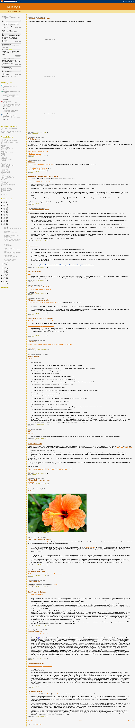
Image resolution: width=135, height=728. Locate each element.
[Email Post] (47, 132)
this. (35, 292)
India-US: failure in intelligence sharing (39, 539)
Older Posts (130, 720)
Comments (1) (43, 424)
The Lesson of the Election (36, 663)
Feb (5, 272)
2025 (4, 202)
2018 (4, 212)
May (5, 268)
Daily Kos (3, 151)
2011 (4, 223)
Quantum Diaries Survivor (7, 177)
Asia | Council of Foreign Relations (9, 142)
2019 (4, 211)
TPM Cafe (3, 193)
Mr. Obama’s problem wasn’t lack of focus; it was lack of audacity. (45, 574)
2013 (4, 220)
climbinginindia (7, 58)
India (32, 241)
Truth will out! (32, 341)
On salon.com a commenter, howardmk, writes (40, 666)
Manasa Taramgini (5, 166)
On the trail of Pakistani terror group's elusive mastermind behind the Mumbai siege (51, 468)
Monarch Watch (5, 167)
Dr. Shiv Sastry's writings (7, 152)
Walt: (29, 274)
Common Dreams (5, 150)
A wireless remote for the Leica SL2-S (11, 117)
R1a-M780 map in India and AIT (10, 31)
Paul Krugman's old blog (7, 176)
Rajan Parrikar (4, 178)
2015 (4, 217)
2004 (4, 283)
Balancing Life (4, 145)
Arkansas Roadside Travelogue (9, 140)
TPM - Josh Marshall (6, 191)
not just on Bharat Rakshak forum (123, 447)
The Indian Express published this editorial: (39, 634)
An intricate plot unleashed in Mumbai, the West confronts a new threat (48, 469)
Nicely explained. (32, 482)
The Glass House (5, 187)
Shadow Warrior (5, 183)
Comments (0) (43, 132)
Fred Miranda (4, 155)
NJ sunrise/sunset (5, 172)
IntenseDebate (12, 76)
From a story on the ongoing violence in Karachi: (41, 326)
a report (97, 548)
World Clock (4, 194)
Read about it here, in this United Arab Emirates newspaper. (43, 302)
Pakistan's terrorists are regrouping (38, 300)
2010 (4, 224)
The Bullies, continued (34, 139)
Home (81, 720)
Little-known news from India (8, 165)
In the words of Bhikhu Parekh (36, 594)
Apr (5, 270)
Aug (5, 264)
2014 (4, 218)
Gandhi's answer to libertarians (37, 592)
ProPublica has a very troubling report (38, 541)
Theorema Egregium (6, 190)
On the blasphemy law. (35, 154)
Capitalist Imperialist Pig (7, 148)
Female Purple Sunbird (7, 68)
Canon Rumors (7, 101)
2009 (4, 275)
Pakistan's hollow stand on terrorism (39, 480)
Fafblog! (3, 154)
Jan (5, 274)
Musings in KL (4, 169)
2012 (4, 221)
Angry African (4, 139)
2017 (4, 214)
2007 (4, 278)
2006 (4, 280)
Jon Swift (3, 160)
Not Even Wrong (5, 175)
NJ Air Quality (4, 170)
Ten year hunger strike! (35, 631)
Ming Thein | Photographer (8, 132)
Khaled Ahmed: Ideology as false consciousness (43, 176)
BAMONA (3, 146)
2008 (4, 277)
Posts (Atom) (38, 724)
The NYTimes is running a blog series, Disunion (40, 164)
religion (36, 133)
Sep (5, 263)
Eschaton (3, 153)
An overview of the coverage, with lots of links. (40, 289)
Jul (5, 266)
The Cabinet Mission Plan (7, 185)
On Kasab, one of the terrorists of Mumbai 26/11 (40, 320)
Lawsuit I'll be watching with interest (38, 210)
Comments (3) (43, 349)
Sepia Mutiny (4, 182)
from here (55, 584)
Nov (5, 227)
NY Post (30, 212)
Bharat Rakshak (5, 147)
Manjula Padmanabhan (58, 694)
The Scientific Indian (6, 188)
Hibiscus (30, 490)
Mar (5, 271)
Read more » (31, 348)
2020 (4, 210)
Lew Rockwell (4, 163)
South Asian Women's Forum (8, 184)
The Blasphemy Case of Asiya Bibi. (38, 151)
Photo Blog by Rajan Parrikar (10, 110)
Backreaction (6, 85)
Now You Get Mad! (33, 356)
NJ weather (4, 173)
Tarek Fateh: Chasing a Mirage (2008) (39, 18)
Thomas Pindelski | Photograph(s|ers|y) (11, 131)
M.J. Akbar (31, 433)
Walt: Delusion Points (34, 271)
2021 (4, 208)
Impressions (4, 158)
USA (32, 172)
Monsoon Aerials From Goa (9, 111)
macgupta (6, 49)
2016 (4, 215)
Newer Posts (31, 720)
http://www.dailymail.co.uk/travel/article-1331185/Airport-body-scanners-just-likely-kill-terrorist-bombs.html (66, 265)
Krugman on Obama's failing (36, 571)
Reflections (4, 179)
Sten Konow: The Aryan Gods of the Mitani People (11, 46)
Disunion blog (32, 162)
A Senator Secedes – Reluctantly (36, 170)
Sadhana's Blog (5, 181)
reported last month (90, 547)
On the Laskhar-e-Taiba (35, 444)
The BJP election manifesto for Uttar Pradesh (11, 18)
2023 (4, 205)
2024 (4, 204)
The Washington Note (6, 189)
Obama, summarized (34, 581)
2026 (4, 201)
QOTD (30, 431)
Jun (5, 267)
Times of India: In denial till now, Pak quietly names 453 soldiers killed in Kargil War (50, 344)
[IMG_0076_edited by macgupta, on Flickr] (57, 531)
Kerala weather (5, 161)
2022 (4, 207)
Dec (5, 226)
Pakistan (33, 133)
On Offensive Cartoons (35, 691)
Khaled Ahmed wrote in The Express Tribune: (40, 181)
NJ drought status (5, 171)
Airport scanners (33, 246)
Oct (5, 261)
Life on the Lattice (5, 164)
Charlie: (30, 358)
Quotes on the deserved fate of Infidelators (40, 318)
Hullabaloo (4, 157)
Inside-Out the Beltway (6, 159)
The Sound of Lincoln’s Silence (38, 168)
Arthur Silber (4, 141)
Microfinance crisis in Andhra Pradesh (39, 287)
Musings (13, 7)
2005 (4, 281)
